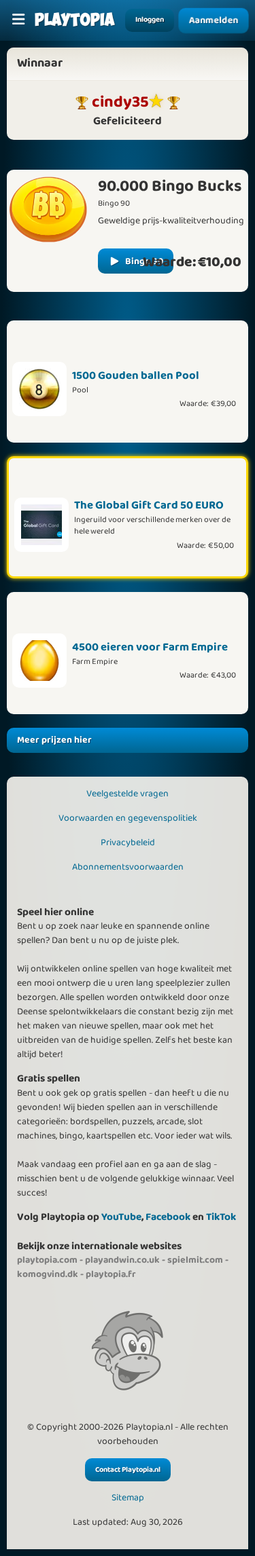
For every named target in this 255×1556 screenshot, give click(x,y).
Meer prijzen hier (54, 740)
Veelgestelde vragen (127, 793)
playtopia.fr (111, 1274)
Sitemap (128, 1498)
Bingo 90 (144, 261)
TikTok (221, 1216)
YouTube (121, 1216)
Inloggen (149, 20)
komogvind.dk (47, 1274)
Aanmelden (213, 20)
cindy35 (120, 102)
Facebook (168, 1216)
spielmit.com (195, 1260)
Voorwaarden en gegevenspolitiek (127, 818)
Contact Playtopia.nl (127, 1470)
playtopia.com (47, 1260)
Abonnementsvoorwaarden (128, 866)
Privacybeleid (128, 842)
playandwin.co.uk (122, 1260)
